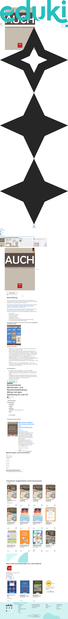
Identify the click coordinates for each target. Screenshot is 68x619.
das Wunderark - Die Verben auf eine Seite (11, 546)
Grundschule (2, 236)
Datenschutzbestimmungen (21, 476)
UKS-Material (11, 396)
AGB (57, 607)
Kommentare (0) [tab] (17, 470)
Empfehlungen (18, 236)
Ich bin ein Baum (10, 547)
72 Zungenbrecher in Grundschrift (24, 500)
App (19, 611)
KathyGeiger (48, 524)
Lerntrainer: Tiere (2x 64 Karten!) (50, 546)
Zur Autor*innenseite (50, 591)
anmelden (10, 478)
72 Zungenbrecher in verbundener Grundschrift (50, 500)
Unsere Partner (34, 607)
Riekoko (21, 524)
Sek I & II (6, 236)
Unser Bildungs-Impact (22, 608)
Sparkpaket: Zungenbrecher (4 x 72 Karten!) (11, 500)
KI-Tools (19, 612)
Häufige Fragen (48, 606)
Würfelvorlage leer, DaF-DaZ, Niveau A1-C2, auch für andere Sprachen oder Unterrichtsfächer (25, 546)
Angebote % (13, 236)
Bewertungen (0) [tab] (10, 470)
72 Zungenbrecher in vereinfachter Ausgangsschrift (37, 500)
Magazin (22, 236)
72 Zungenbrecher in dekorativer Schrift (11, 523)
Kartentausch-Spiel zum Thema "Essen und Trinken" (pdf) (37, 523)
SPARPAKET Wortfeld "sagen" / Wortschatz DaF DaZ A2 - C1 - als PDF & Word (37, 546)
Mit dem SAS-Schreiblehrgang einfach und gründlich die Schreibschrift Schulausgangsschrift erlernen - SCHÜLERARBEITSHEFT (24, 595)
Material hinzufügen (12, 400)
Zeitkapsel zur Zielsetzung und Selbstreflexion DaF (49, 523)
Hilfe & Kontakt (27, 236)
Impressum (58, 606)
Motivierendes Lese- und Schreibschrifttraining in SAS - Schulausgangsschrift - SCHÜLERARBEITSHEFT (11, 595)
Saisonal (9, 236)
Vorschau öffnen (12, 293)
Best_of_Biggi (35, 547)
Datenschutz (59, 608)
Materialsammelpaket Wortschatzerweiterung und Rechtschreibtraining (26, 425)
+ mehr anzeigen (12, 381)
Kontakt (47, 607)
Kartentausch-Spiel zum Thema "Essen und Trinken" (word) (24, 523)
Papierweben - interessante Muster (37, 595)
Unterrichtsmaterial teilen (36, 606)
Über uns (19, 607)
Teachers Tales (10, 502)
